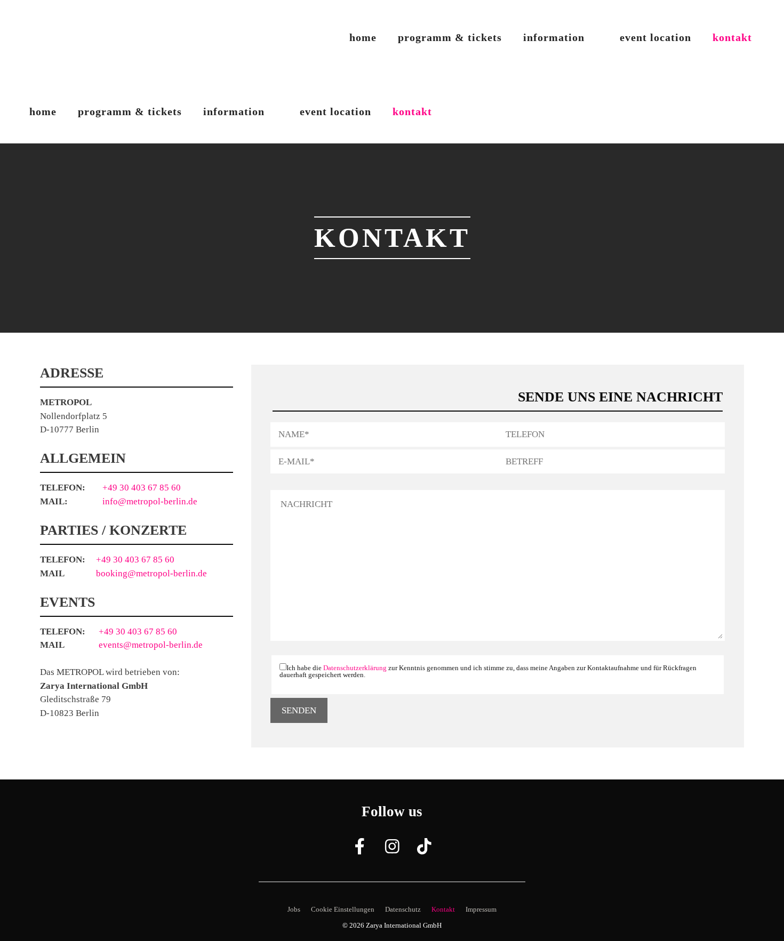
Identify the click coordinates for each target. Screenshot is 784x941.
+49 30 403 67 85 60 (141, 487)
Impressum (481, 909)
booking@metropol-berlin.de (151, 573)
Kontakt (732, 37)
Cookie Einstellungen (342, 909)
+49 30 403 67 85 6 (133, 559)
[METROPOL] (64, 77)
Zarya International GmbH (404, 925)
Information (554, 37)
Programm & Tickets (450, 37)
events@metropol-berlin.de (151, 645)
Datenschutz (403, 909)
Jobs (293, 909)
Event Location (655, 37)
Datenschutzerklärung (355, 668)
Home (363, 37)
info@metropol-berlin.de (149, 501)
